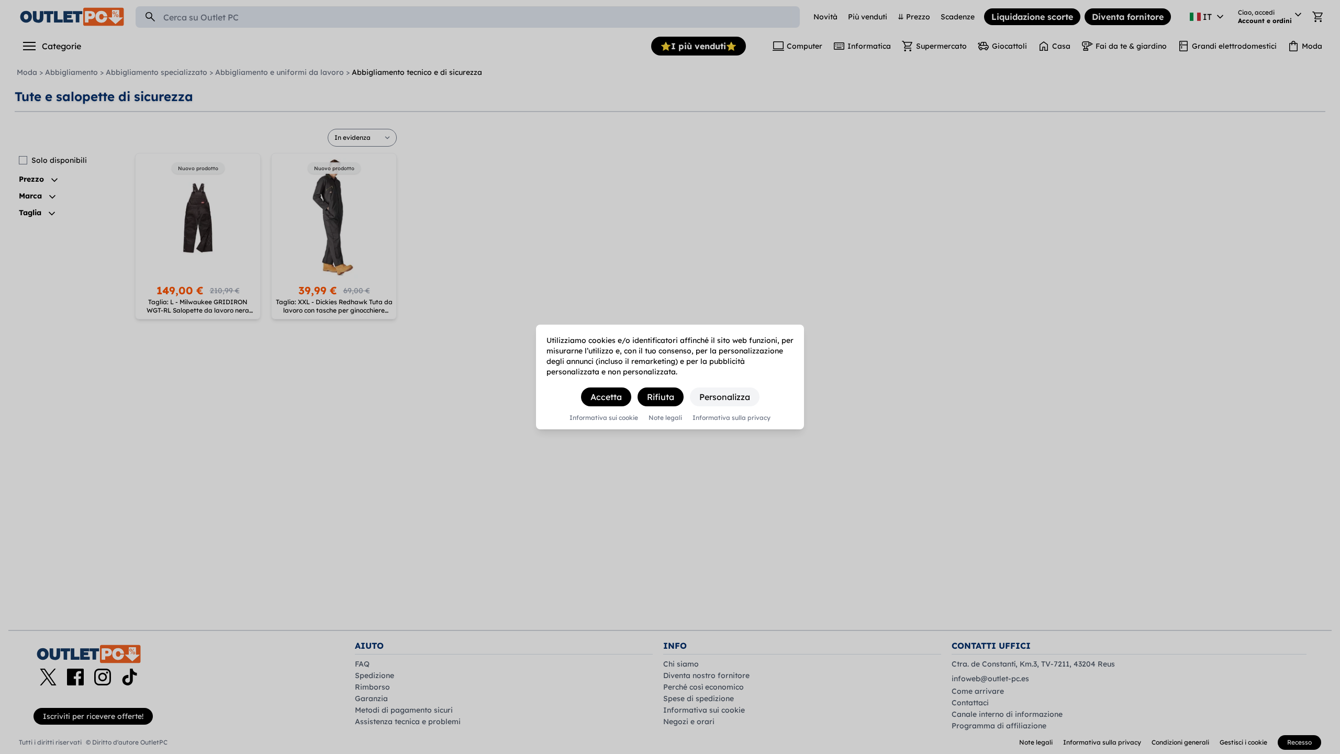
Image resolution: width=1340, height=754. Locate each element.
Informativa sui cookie (604, 418)
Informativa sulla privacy (731, 418)
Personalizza (724, 397)
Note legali (665, 418)
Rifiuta (660, 397)
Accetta (606, 397)
